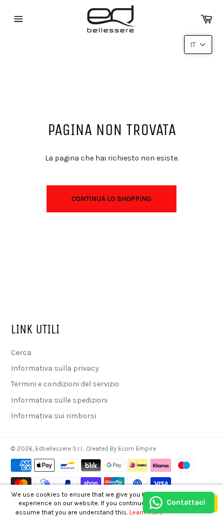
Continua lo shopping (111, 199)
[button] (198, 44)
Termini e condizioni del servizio (65, 384)
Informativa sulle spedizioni (59, 400)
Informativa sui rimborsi (53, 415)
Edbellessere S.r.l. (59, 448)
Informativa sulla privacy (55, 368)
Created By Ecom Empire (121, 448)
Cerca (21, 352)
